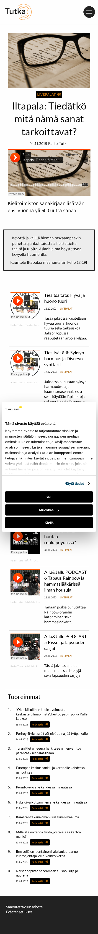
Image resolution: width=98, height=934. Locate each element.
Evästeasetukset (19, 911)
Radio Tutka (16, 325)
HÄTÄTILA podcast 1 (36, 560)
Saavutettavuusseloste (24, 906)
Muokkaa (46, 510)
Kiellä (49, 523)
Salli (49, 497)
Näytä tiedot (74, 483)
